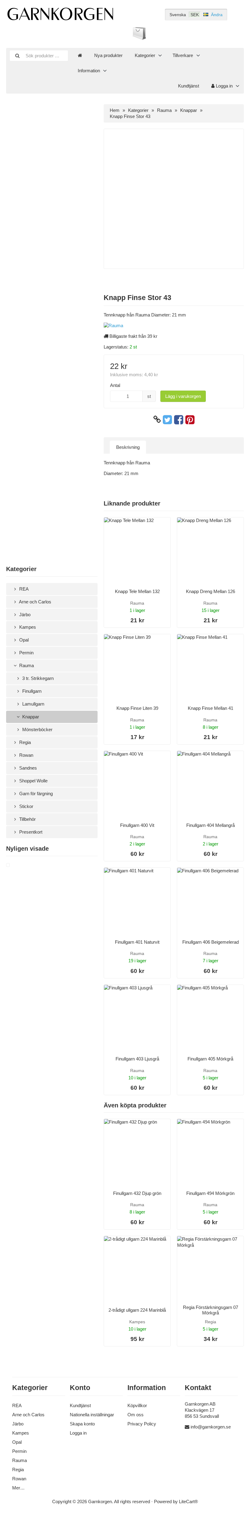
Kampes (27, 627)
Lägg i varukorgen (183, 396)
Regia (24, 742)
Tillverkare (183, 55)
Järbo (24, 614)
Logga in (224, 85)
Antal (115, 385)
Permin (26, 652)
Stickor (25, 806)
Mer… (18, 1487)
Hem (115, 110)
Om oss (135, 1414)
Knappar (30, 716)
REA (23, 589)
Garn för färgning (35, 793)
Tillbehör (27, 819)
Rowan (25, 755)
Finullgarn (31, 691)
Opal (23, 639)
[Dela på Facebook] (178, 419)
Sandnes (27, 767)
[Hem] (80, 55)
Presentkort (30, 832)
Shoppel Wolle (33, 780)
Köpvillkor (137, 1405)
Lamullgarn (32, 703)
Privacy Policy (141, 1423)
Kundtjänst (188, 85)
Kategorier (145, 55)
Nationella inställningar (92, 1414)
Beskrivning (128, 447)
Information (89, 70)
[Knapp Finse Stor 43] (15, 865)
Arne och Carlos (34, 601)
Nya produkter (108, 55)
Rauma (26, 665)
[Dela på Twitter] (167, 419)
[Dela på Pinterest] (190, 419)
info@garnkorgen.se (211, 1426)
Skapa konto (82, 1423)
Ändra (217, 14)
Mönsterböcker (36, 729)
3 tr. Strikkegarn (37, 678)
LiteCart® (188, 1501)
